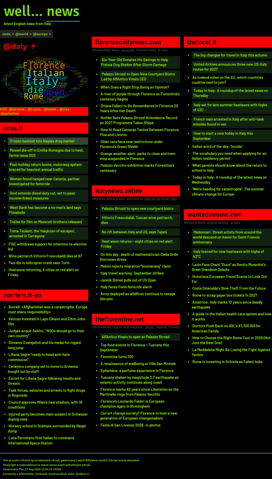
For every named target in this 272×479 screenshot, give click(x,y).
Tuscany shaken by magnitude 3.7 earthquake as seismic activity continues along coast (139, 380)
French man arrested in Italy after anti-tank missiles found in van (228, 121)
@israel (50, 109)
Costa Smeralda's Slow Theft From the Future (229, 288)
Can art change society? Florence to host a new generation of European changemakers (138, 415)
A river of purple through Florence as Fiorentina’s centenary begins (140, 96)
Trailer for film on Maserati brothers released (46, 221)
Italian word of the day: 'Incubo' (217, 146)
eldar (71, 474)
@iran (64, 109)
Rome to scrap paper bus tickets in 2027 (224, 295)
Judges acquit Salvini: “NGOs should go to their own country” (46, 333)
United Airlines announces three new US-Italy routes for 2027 (230, 66)
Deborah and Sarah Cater (160, 199)
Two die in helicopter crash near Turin (39, 262)
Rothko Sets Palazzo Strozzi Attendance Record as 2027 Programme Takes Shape (138, 120)
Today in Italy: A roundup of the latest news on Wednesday (229, 179)
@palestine (10, 113)
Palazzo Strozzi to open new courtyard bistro (137, 208)
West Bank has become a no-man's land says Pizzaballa (45, 210)
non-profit (127, 50)
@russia (34, 109)
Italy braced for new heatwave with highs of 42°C (228, 254)
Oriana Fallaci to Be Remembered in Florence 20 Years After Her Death (139, 108)
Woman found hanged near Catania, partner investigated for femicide (44, 181)
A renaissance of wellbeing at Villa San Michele (138, 363)
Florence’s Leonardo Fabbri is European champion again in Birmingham (132, 403)
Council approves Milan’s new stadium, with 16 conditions (45, 404)
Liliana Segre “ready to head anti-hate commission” (39, 357)
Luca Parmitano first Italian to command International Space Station (41, 440)
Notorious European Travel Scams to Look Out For (229, 279)
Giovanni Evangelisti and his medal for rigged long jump (44, 345)
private (149, 327)
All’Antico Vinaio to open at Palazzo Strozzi (136, 336)
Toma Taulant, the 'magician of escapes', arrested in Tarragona (42, 233)
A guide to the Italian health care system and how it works (231, 316)
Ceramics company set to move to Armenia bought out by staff (43, 369)
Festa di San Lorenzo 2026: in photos (130, 425)
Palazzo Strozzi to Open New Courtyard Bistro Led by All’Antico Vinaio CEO (138, 76)
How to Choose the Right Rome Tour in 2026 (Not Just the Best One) (231, 340)
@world (21, 34)
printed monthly (217, 223)
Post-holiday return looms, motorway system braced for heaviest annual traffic (45, 167)
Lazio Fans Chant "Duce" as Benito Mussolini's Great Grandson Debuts (229, 267)
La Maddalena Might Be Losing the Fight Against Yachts (231, 352)
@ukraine (17, 109)
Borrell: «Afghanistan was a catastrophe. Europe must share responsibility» (47, 309)
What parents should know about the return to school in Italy (229, 167)
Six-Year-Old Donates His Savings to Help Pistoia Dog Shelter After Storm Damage (134, 62)
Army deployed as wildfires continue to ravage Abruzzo (137, 296)
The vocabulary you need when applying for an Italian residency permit (229, 156)
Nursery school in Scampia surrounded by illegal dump (47, 428)
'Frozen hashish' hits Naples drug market (42, 141)
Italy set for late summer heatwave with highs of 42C (230, 107)
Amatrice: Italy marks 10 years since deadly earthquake (227, 304)
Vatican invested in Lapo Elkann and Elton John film (46, 321)
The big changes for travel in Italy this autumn (230, 55)
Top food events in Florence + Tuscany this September (134, 347)
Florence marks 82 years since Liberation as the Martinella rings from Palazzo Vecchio (139, 391)
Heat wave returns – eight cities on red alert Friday (137, 243)
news (63, 11)
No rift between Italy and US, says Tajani (134, 232)
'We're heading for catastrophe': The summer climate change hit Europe (228, 191)
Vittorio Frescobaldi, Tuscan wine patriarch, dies (137, 220)
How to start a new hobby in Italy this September (223, 135)
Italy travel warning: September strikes (132, 273)
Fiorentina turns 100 (117, 356)
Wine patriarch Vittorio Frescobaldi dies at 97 (45, 256)
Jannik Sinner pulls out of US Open (128, 280)
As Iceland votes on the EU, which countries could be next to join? (227, 80)
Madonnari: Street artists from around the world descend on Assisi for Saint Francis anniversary (227, 237)
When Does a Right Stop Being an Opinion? (135, 87)
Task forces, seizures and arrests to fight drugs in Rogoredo (46, 392)
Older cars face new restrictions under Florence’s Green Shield (131, 144)
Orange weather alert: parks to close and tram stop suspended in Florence (137, 156)
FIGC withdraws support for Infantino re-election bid (47, 246)
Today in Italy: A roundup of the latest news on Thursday (230, 93)
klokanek (41, 474)
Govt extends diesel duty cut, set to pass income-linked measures (42, 195)
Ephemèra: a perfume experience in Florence (137, 370)
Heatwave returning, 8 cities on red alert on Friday (43, 272)
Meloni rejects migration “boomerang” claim (136, 266)
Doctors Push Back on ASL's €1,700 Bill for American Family (226, 328)
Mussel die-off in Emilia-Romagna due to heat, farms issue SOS (46, 152)
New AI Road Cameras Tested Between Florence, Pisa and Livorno (140, 132)
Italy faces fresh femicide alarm (126, 286)
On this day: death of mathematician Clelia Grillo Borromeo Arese (139, 257)
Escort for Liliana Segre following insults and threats (44, 381)
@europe (40, 34)
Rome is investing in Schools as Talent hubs (227, 361)
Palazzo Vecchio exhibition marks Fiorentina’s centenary (137, 167)
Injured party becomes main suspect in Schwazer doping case (48, 416)
